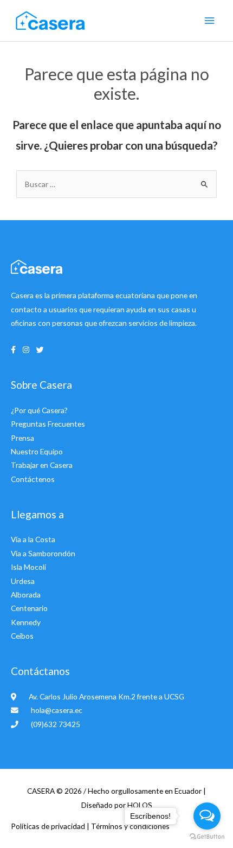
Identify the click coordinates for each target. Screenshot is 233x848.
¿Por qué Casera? (39, 410)
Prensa (22, 437)
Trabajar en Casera (42, 465)
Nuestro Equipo (37, 451)
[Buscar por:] (116, 184)
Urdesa (23, 581)
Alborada (26, 594)
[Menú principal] (209, 21)
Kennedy (26, 622)
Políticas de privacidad (49, 826)
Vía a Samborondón (43, 553)
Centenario (29, 608)
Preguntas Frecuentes (48, 423)
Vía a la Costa (33, 539)
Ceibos (22, 635)
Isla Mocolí (28, 566)
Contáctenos (33, 479)
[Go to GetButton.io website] (207, 836)
